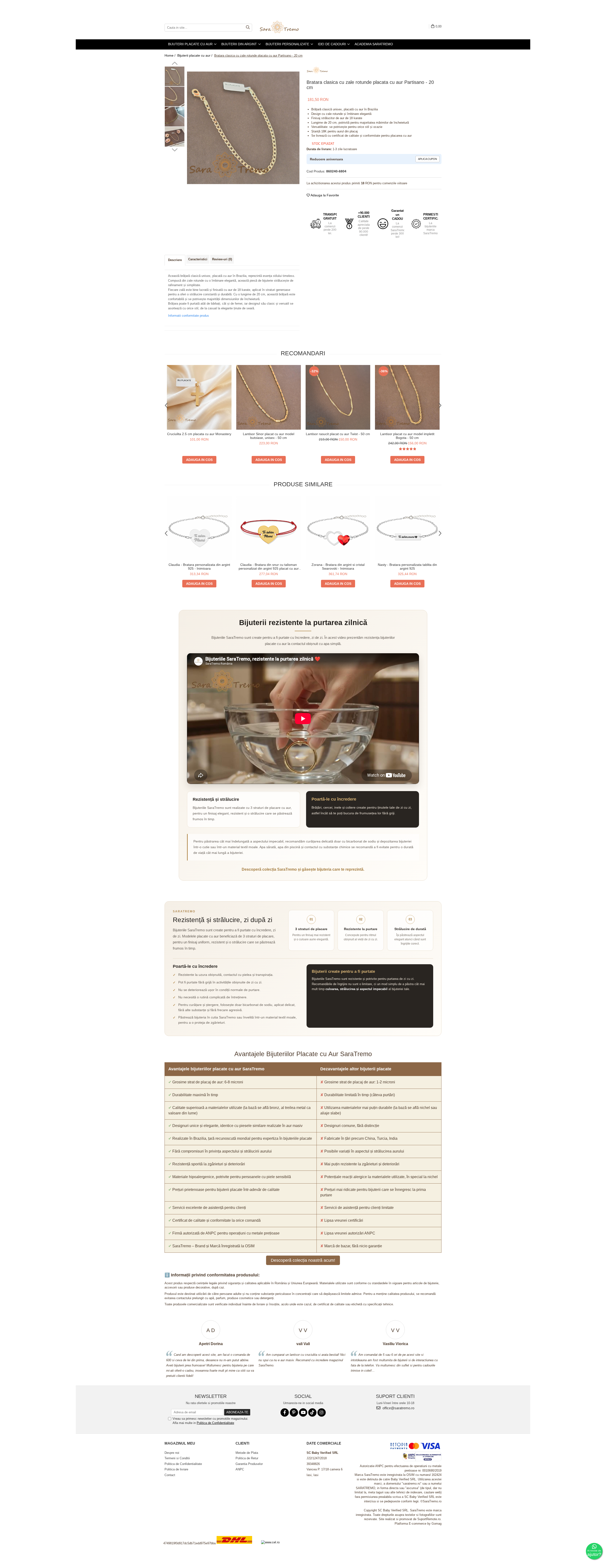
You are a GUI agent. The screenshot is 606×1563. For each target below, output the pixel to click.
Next (174, 149)
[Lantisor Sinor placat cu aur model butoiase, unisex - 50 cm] (268, 397)
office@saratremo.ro (398, 1408)
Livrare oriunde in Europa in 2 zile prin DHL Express (237, 1547)
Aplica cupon (427, 159)
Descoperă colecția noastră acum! (303, 1260)
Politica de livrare (176, 1469)
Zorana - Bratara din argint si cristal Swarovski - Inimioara (338, 566)
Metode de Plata (247, 1453)
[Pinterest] (294, 1412)
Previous (174, 64)
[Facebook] (285, 1412)
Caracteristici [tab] (197, 259)
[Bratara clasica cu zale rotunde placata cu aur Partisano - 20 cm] (243, 128)
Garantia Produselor (249, 1464)
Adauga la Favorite (324, 195)
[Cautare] (248, 28)
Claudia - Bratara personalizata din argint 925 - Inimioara (199, 566)
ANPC (240, 1469)
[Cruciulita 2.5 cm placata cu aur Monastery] (199, 397)
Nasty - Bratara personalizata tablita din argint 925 (407, 566)
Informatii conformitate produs (188, 315)
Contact (170, 1475)
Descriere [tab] (175, 260)
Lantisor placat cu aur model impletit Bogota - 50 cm (407, 436)
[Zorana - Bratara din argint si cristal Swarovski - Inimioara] (338, 528)
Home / (170, 55)
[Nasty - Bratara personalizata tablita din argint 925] (407, 528)
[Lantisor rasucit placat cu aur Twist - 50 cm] (338, 397)
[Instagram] (321, 1412)
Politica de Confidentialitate (215, 1423)
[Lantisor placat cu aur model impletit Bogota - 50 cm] (407, 397)
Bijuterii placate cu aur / (195, 55)
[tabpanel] (243, 128)
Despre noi (172, 1453)
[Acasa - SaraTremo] (283, 27)
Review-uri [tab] (222, 259)
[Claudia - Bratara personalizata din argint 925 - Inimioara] (199, 528)
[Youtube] (303, 1412)
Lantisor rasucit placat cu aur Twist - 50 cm (338, 434)
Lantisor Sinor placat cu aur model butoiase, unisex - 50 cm (268, 436)
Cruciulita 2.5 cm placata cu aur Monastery (199, 434)
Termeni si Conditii (177, 1458)
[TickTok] (312, 1412)
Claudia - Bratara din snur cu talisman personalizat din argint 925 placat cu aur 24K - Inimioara (269, 566)
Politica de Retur (247, 1458)
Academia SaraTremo (374, 44)
